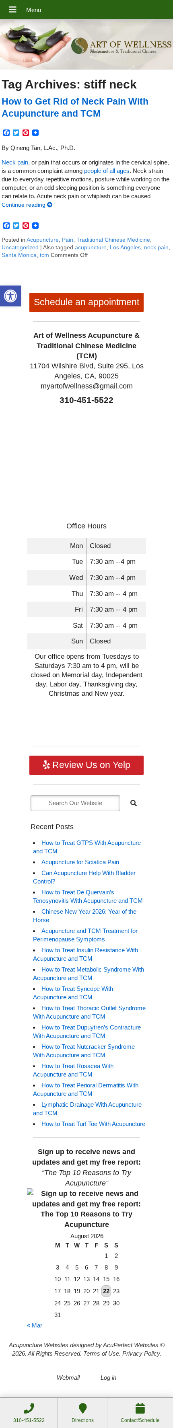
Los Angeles (125, 248)
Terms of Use (101, 1353)
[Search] (133, 803)
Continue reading (24, 205)
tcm (44, 255)
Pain (67, 240)
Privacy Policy (141, 1353)
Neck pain (15, 162)
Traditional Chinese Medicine (113, 240)
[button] (10, 296)
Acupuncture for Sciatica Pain (80, 862)
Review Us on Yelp (90, 765)
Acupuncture (43, 240)
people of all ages (107, 170)
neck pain (156, 248)
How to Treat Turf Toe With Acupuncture (93, 1123)
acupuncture (91, 248)
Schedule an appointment (86, 302)
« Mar (34, 1325)
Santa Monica (19, 255)
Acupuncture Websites (38, 1345)
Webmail (68, 1377)
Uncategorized (20, 248)
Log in (108, 1377)
